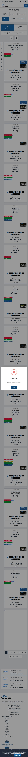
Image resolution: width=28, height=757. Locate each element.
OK (14, 388)
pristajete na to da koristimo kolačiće (17, 753)
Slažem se (17, 755)
